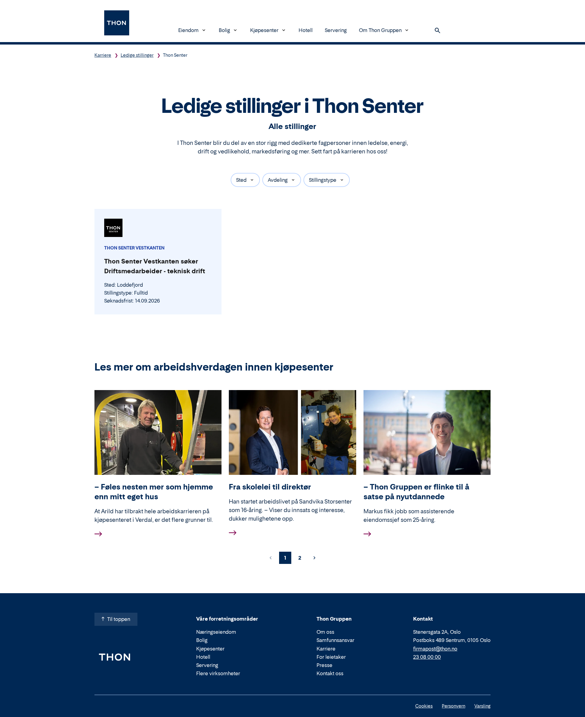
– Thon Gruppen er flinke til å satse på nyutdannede (416, 491)
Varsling (482, 705)
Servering (336, 30)
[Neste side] (314, 558)
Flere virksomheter (218, 673)
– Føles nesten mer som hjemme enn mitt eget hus (153, 491)
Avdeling (278, 180)
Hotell (306, 30)
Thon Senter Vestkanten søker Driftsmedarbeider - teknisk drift (154, 266)
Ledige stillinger (137, 55)
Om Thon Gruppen (380, 30)
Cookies (424, 705)
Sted (241, 180)
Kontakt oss (330, 673)
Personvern (453, 705)
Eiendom (188, 30)
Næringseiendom (216, 632)
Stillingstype (322, 180)
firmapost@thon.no (435, 649)
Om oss (325, 632)
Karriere (102, 55)
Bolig (224, 30)
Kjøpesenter (264, 30)
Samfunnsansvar (335, 640)
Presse (324, 665)
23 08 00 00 (427, 657)
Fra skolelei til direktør (270, 486)
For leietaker (331, 657)
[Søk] (437, 30)
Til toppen (118, 619)
